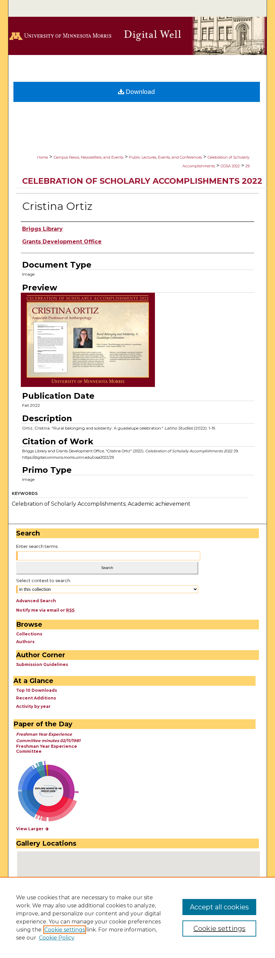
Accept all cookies (219, 907)
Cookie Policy (56, 938)
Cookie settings (64, 929)
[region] (137, 917)
